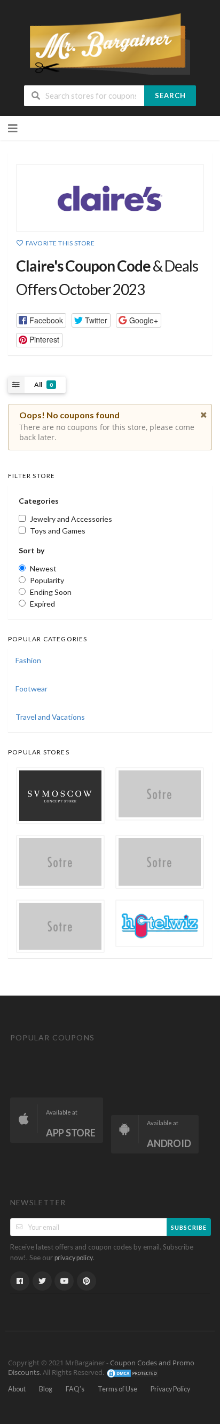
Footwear (31, 688)
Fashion (28, 660)
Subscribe (189, 1227)
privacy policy (73, 1258)
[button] (41, 320)
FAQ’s (75, 1389)
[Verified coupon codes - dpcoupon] (110, 42)
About (17, 1389)
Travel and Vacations (50, 716)
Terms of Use (117, 1389)
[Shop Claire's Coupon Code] (110, 198)
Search (170, 95)
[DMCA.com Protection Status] (132, 1373)
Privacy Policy (170, 1389)
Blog (45, 1389)
